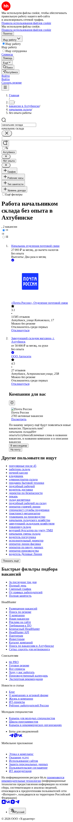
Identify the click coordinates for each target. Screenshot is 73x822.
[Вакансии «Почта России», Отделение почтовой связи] (40, 281)
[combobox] (18, 125)
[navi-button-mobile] (5, 87)
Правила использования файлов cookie (26, 29)
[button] (5, 75)
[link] (7, 67)
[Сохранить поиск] (5, 143)
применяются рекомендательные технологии (32, 779)
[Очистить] (6, 133)
